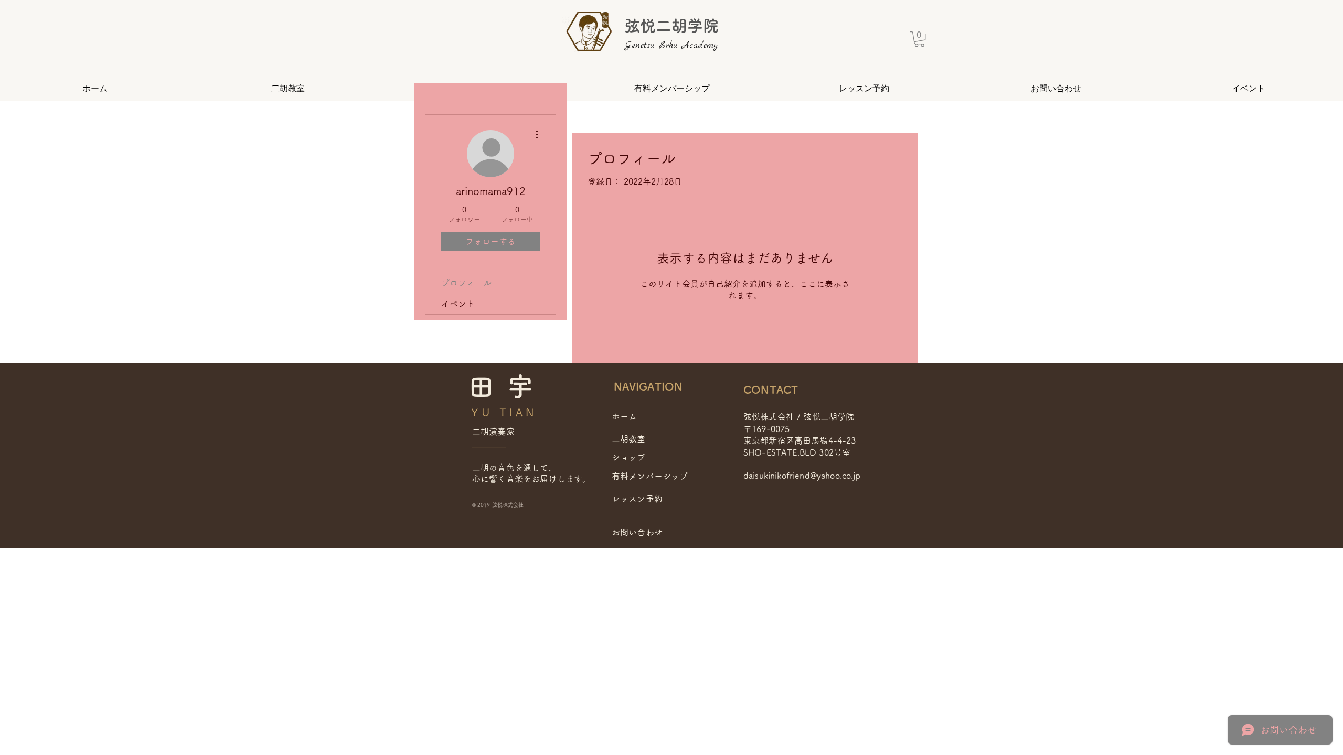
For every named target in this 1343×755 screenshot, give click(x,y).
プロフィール (466, 282)
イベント (458, 303)
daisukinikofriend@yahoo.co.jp (802, 475)
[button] (919, 39)
